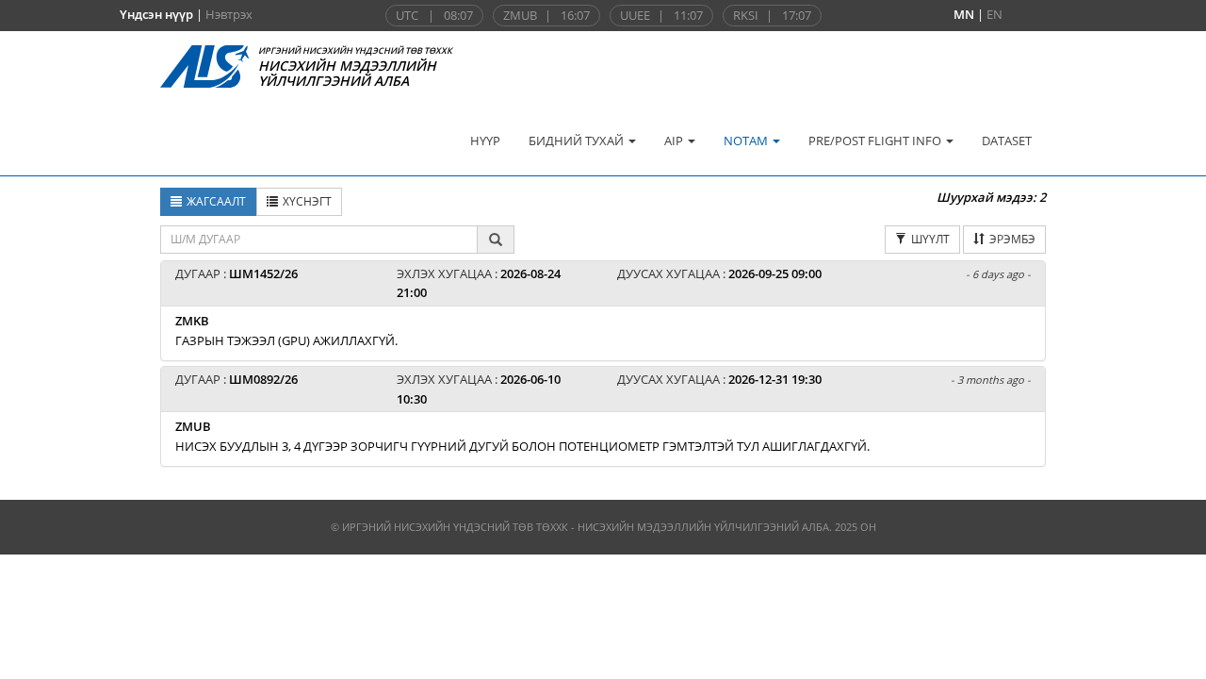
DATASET (1007, 140)
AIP (675, 140)
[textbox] (319, 239)
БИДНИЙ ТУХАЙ (578, 140)
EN (994, 14)
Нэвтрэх (229, 14)
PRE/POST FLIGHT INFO (876, 140)
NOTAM (747, 140)
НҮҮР (485, 140)
